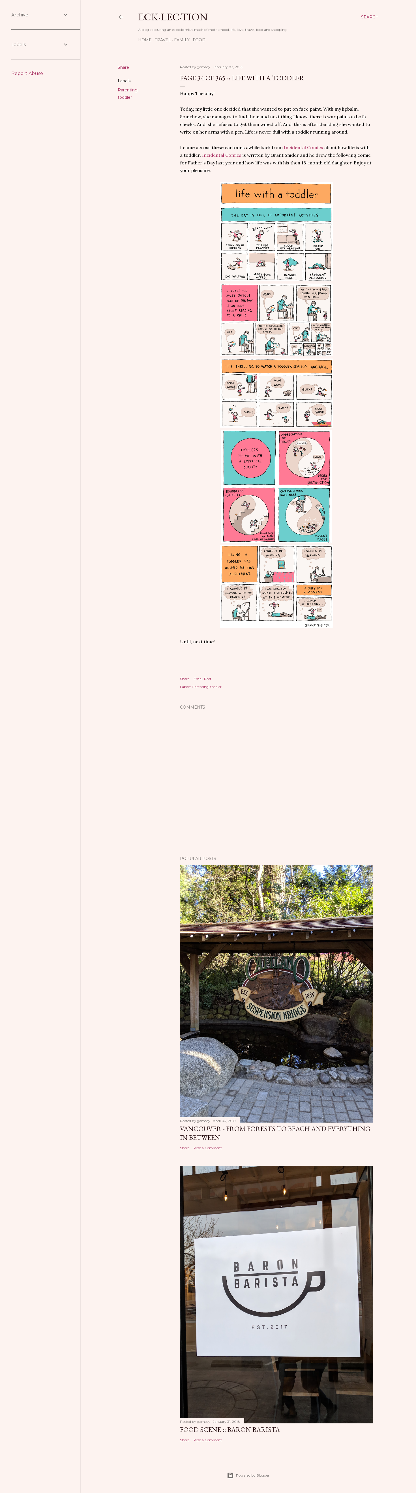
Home (145, 39)
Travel (163, 39)
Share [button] (123, 67)
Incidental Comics (303, 147)
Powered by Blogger (252, 1475)
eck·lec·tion (173, 16)
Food (199, 39)
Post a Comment (208, 1148)
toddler (125, 97)
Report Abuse (27, 73)
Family (182, 39)
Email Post (202, 679)
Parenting (128, 90)
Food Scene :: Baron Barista (230, 1429)
